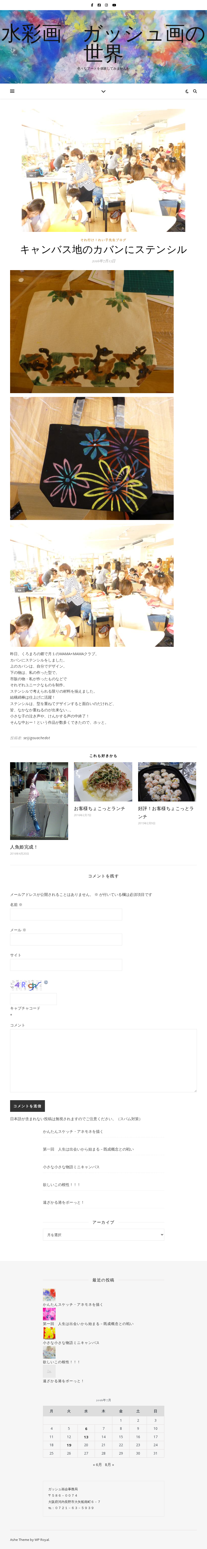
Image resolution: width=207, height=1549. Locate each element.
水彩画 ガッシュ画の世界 (103, 42)
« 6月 (97, 1464)
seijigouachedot (36, 737)
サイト (15, 954)
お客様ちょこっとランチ (99, 808)
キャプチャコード (25, 1008)
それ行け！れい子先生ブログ (103, 240)
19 (69, 1444)
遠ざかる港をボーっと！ (64, 1202)
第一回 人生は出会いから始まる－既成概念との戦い (88, 1149)
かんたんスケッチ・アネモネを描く (73, 1131)
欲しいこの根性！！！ (62, 1184)
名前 (16, 904)
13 (86, 1436)
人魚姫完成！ (24, 847)
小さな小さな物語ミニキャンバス (71, 1166)
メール (18, 929)
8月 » (109, 1464)
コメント (17, 1025)
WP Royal (42, 1539)
